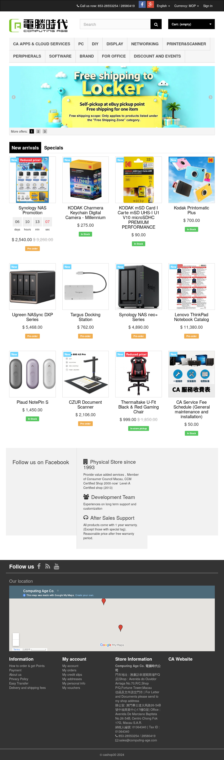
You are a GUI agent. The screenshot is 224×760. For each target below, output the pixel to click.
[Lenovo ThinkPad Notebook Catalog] (192, 286)
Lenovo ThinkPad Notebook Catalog (191, 316)
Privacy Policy (18, 679)
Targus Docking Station (85, 316)
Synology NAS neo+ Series (138, 316)
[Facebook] (142, 3)
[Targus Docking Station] (86, 286)
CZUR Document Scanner (85, 404)
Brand (87, 56)
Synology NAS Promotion (32, 210)
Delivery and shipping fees (27, 687)
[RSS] (48, 567)
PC (81, 44)
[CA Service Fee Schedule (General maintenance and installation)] (192, 374)
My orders (69, 670)
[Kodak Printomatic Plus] (192, 180)
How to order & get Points (27, 665)
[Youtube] (56, 567)
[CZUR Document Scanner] (86, 374)
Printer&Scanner (186, 44)
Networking (145, 44)
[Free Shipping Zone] (112, 97)
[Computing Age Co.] (41, 23)
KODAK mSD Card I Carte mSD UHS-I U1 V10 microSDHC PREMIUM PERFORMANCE (138, 217)
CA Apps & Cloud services (41, 44)
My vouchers (71, 687)
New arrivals (25, 147)
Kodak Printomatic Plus (191, 210)
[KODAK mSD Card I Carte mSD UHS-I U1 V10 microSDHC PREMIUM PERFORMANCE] (139, 180)
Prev (13, 97)
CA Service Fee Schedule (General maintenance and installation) (191, 409)
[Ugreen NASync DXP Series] (32, 286)
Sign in (208, 6)
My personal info (73, 683)
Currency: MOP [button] (185, 6)
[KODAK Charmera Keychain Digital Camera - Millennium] (86, 180)
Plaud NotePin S (32, 402)
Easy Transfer (18, 683)
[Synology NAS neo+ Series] (139, 286)
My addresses (72, 679)
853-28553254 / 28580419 (116, 6)
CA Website (180, 659)
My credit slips (72, 674)
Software (60, 56)
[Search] (156, 24)
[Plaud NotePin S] (32, 374)
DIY (95, 44)
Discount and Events (157, 56)
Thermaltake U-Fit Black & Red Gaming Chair (138, 407)
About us (15, 674)
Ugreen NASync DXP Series (32, 316)
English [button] (162, 6)
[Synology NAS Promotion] (32, 180)
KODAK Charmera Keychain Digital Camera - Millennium (85, 212)
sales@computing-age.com (138, 740)
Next (210, 97)
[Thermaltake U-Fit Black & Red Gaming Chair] (139, 374)
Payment (15, 670)
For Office (114, 56)
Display (115, 44)
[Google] (150, 3)
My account (70, 665)
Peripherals (27, 56)
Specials (53, 147)
